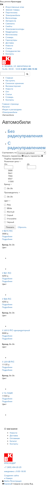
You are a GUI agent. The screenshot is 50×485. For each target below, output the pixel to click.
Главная (9, 77)
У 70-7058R (7, 393)
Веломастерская (13, 86)
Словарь (9, 97)
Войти (7, 480)
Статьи (9, 94)
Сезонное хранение (15, 83)
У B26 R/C (6, 298)
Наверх (8, 478)
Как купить (10, 80)
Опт (7, 91)
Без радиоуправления (25, 133)
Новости (9, 88)
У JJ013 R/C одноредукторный (16, 330)
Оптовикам (15, 438)
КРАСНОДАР (10, 463)
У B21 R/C (6, 273)
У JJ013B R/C (8, 361)
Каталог (13, 441)
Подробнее (7, 236)
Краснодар (16, 1)
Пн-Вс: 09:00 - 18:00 (11, 68)
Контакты (10, 99)
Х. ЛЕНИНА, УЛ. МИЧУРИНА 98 (16, 66)
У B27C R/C (7, 230)
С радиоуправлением (27, 145)
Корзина (7, 483)
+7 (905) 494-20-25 (12, 467)
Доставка (14, 435)
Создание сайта (11, 475)
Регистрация (16, 480)
